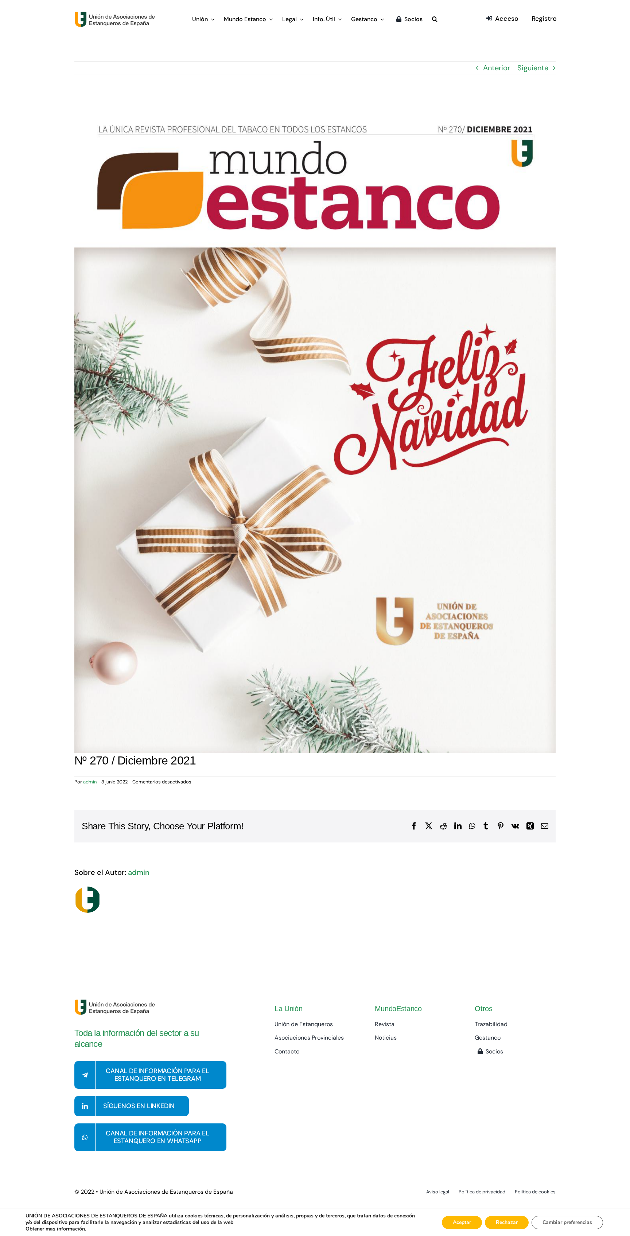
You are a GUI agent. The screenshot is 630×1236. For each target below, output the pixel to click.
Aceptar (462, 1222)
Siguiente (532, 68)
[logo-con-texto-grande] (116, 15)
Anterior (496, 68)
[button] (435, 19)
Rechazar (507, 1222)
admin (90, 782)
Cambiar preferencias (567, 1222)
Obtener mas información (55, 1229)
